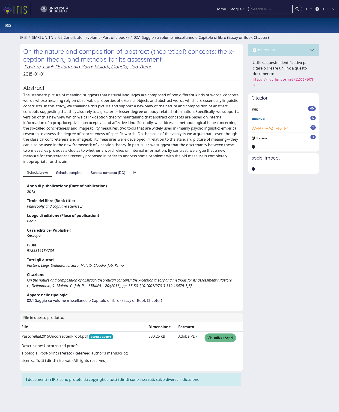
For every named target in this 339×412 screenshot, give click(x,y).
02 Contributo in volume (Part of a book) (93, 37)
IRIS (23, 37)
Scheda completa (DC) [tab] (108, 172)
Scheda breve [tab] (37, 172)
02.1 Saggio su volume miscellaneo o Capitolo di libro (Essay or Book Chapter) (201, 37)
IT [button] (307, 9)
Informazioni (267, 50)
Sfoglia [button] (236, 9)
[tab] (135, 172)
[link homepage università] (54, 9)
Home (220, 9)
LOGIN (328, 9)
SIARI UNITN (42, 37)
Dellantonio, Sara (73, 67)
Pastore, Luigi (38, 67)
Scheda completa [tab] (69, 172)
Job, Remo (141, 67)
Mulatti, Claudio (110, 67)
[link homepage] (17, 9)
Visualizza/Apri (220, 337)
